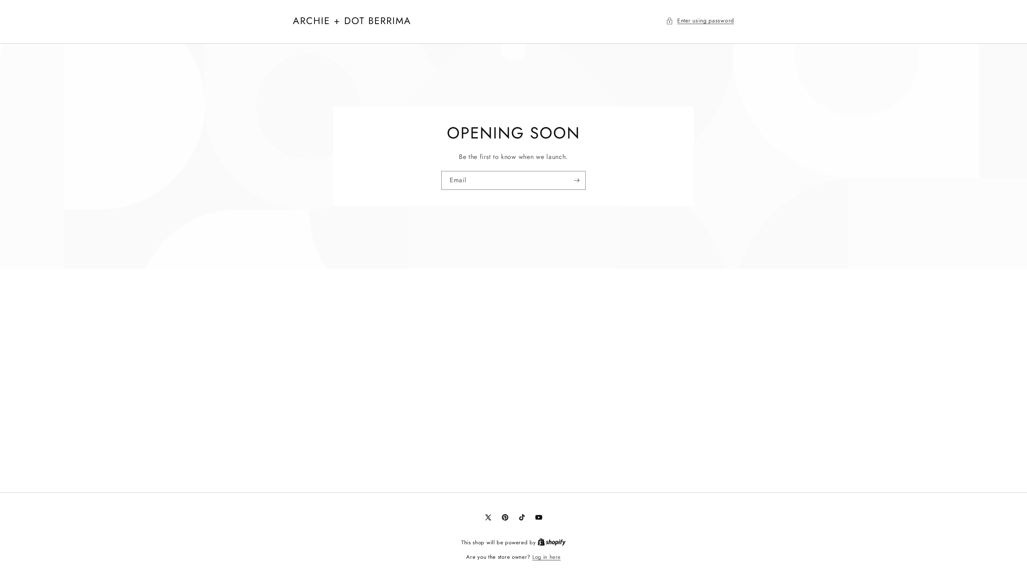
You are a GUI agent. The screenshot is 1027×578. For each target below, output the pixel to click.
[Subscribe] (576, 180)
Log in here (546, 557)
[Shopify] (552, 542)
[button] (700, 21)
